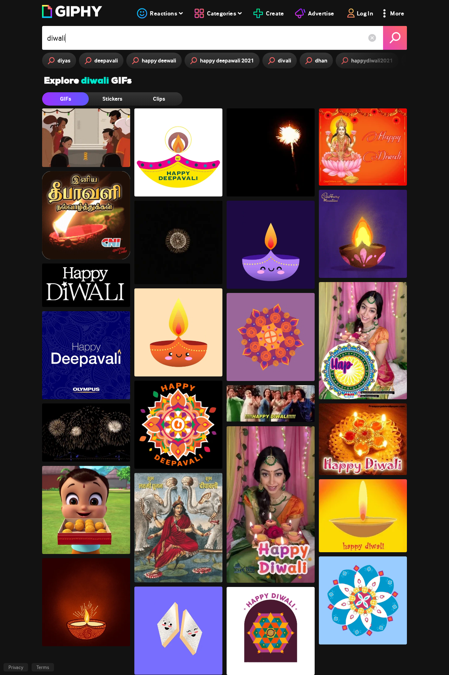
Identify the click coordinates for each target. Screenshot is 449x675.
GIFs (65, 98)
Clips (159, 98)
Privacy (15, 667)
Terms (42, 667)
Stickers (112, 98)
